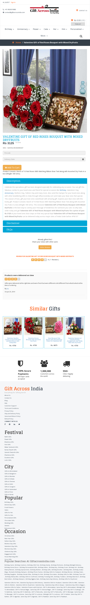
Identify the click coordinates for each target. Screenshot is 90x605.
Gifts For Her (9, 512)
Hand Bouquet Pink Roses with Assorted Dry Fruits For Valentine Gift (54, 339)
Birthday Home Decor (12, 567)
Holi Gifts (7, 444)
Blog (6, 400)
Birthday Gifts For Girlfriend (28, 577)
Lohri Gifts (8, 460)
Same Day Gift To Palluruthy (53, 592)
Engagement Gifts (10, 554)
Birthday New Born (73, 577)
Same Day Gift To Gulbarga (72, 589)
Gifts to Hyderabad (11, 489)
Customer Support (11, 406)
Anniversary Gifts (10, 505)
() (79, 20)
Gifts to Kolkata (9, 479)
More (43, 36)
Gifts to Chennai (10, 481)
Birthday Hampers (19, 579)
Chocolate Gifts (9, 520)
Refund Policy (9, 419)
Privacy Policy (9, 411)
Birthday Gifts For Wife (65, 574)
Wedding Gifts (9, 523)
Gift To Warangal (68, 592)
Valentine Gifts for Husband (52, 582)
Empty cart (78, 24)
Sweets (7, 525)
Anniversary (22, 29)
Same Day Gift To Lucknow (33, 594)
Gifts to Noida (9, 494)
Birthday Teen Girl (79, 574)
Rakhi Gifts (8, 437)
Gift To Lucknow (18, 594)
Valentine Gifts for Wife (69, 582)
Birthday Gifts (9, 502)
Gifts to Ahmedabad (11, 471)
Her (54, 29)
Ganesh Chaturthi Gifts (12, 452)
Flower (36, 29)
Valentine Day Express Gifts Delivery (31, 582)
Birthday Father (43, 567)
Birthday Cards (9, 565)
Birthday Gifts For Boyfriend (68, 579)
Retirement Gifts (10, 528)
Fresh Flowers (9, 507)
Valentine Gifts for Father (13, 587)
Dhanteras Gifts (9, 455)
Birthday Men (68, 570)
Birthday (8, 29)
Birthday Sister (78, 572)
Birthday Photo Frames (35, 572)
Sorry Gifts (8, 559)
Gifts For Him (9, 515)
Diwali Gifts (8, 439)
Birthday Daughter (10, 574)
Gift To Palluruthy (37, 592)
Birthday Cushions (20, 565)
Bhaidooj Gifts (9, 442)
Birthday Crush (63, 567)
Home (18, 42)
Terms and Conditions (12, 408)
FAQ (6, 403)
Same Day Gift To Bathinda (21, 592)
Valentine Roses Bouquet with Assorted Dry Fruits (33, 339)
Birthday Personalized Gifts (28, 567)
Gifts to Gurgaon (10, 487)
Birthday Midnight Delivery (72, 565)
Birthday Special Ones (22, 570)
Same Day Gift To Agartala (29, 596)
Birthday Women (67, 572)
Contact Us (8, 398)
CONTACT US (83, 10)
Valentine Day (40, 585)
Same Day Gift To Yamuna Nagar (40, 589)
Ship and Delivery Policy (12, 413)
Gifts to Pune (9, 492)
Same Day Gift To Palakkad (58, 596)
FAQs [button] (10, 229)
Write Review (45, 247)
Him (63, 29)
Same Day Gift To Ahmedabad (66, 587)
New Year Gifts (9, 538)
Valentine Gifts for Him (12, 582)
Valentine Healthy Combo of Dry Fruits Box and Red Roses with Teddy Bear (13, 340)
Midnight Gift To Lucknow (51, 594)
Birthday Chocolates (50, 574)
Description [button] (13, 181)
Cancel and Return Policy (12, 416)
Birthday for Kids (37, 574)
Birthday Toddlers (60, 577)
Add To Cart (13, 167)
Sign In (13, 2)
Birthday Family (45, 565)
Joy (8, 289)
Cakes (6, 510)
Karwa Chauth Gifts (11, 450)
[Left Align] (32, 259)
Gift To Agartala (15, 596)
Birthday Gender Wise (24, 574)
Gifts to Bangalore (10, 473)
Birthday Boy (53, 567)
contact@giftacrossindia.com (15, 12)
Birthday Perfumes (57, 565)
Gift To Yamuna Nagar (22, 589)
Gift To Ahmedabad (49, 587)
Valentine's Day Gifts (11, 546)
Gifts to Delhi (9, 484)
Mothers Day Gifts (10, 543)
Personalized (76, 29)
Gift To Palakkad (43, 596)
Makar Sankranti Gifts (11, 447)
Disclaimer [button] (13, 223)
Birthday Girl (73, 567)
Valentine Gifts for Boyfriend (25, 585)
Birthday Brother (57, 570)
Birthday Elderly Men (12, 577)
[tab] (45, 181)
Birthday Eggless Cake (32, 579)
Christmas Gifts (9, 536)
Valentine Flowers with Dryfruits (32, 587)
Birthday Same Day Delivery (49, 579)
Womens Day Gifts (10, 549)
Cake (46, 29)
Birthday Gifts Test (33, 565)
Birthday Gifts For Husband (52, 572)
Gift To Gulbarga (57, 589)
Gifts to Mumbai (10, 476)
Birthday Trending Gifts (45, 577)
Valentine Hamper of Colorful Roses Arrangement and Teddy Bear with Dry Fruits (74, 340)
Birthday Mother (35, 570)
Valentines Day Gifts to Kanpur (54, 585)
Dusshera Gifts (9, 457)
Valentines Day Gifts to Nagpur (75, 585)
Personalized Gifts (10, 518)
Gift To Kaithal (65, 594)
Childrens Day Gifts (11, 551)
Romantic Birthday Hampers (18, 572)
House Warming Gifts (11, 556)
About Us (7, 395)
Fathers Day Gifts (10, 541)
